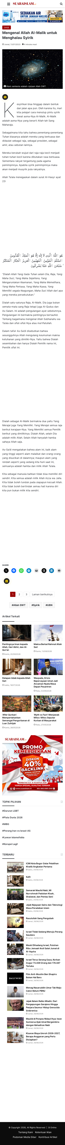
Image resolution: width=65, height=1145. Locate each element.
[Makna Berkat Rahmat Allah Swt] (48, 633)
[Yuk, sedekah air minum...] (32, 16)
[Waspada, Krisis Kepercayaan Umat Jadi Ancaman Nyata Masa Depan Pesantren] (48, 667)
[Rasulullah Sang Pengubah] (15, 922)
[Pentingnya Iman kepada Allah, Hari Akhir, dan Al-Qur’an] (16, 633)
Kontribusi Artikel (48, 1137)
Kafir (28, 877)
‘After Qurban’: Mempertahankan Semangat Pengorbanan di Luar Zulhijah (16, 719)
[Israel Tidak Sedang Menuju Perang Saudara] (15, 935)
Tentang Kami (25, 1132)
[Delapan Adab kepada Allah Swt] (16, 667)
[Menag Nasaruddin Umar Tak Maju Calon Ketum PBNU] (15, 991)
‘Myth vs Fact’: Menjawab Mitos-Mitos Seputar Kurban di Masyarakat (46, 717)
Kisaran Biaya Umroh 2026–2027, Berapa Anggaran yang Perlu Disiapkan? (43, 1036)
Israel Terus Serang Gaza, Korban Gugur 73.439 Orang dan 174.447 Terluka (43, 962)
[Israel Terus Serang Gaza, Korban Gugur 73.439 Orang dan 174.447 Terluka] (15, 963)
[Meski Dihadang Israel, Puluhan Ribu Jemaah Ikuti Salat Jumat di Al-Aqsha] (15, 949)
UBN (49, 605)
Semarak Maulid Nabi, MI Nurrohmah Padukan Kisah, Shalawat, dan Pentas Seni (40, 893)
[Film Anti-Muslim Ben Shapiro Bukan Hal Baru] (15, 978)
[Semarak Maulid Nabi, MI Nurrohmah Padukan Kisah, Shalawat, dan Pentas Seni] (15, 894)
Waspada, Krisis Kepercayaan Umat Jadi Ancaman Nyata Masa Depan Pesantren (46, 682)
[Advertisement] (32, 219)
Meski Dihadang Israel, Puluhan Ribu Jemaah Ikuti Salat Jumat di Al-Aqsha (42, 948)
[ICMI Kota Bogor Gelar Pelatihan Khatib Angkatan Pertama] (15, 867)
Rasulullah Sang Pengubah (40, 918)
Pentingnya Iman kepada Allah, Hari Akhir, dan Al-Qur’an (15, 647)
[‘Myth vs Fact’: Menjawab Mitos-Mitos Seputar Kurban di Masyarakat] (48, 703)
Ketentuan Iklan (43, 1132)
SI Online (52, 1127)
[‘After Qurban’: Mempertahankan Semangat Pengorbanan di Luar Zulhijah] (16, 703)
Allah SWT (19, 605)
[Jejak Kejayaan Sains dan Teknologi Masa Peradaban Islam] (15, 909)
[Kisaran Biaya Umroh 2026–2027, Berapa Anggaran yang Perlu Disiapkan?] (15, 1037)
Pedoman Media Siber (24, 1137)
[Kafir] (15, 881)
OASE (6, 27)
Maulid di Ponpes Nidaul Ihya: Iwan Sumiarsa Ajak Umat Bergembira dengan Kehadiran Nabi (44, 1021)
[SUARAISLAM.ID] (24, 3)
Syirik (36, 605)
